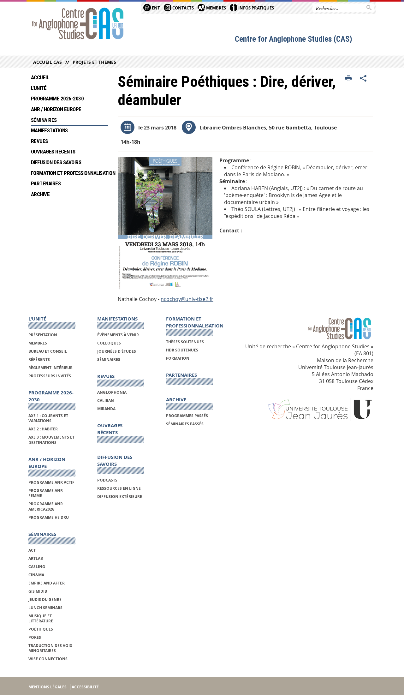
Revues (39, 141)
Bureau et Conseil (47, 351)
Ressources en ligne (119, 488)
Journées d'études (116, 351)
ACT (32, 550)
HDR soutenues (182, 350)
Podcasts (107, 480)
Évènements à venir (118, 335)
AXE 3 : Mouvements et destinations (51, 439)
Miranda (106, 408)
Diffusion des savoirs (56, 162)
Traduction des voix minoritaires (50, 648)
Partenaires (46, 183)
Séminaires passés (185, 424)
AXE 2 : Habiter (43, 429)
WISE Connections (48, 659)
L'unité (38, 88)
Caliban (105, 400)
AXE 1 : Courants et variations (48, 418)
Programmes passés (187, 415)
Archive (40, 194)
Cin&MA (36, 575)
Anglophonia (112, 392)
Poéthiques (40, 629)
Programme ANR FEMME (45, 493)
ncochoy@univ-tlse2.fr (187, 299)
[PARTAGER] (363, 79)
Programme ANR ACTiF (51, 482)
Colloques (109, 343)
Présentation (42, 335)
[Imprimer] (348, 78)
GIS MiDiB (37, 591)
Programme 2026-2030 (57, 98)
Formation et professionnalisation (69, 173)
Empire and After (46, 583)
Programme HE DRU (48, 517)
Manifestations (49, 130)
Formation (177, 358)
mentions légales (47, 687)
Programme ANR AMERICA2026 (45, 506)
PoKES (34, 637)
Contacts (182, 8)
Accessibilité (85, 687)
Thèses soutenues (185, 342)
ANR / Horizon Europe (56, 109)
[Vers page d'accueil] (77, 24)
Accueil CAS (47, 62)
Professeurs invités (49, 376)
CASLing (36, 566)
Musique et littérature (40, 618)
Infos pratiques (255, 8)
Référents (39, 359)
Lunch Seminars (45, 607)
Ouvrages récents (53, 151)
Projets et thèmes (94, 62)
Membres (215, 8)
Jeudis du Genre (45, 599)
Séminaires (44, 120)
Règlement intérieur (50, 367)
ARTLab (35, 558)
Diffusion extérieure (119, 496)
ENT (155, 8)
